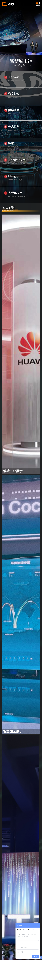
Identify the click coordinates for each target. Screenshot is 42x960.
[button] (19, 69)
